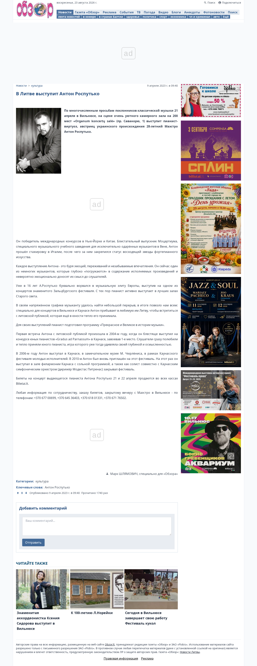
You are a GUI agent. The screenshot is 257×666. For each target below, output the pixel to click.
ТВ (139, 12)
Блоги (176, 12)
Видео (163, 12)
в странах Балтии (111, 16)
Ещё (226, 16)
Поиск (233, 12)
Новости (65, 12)
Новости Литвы (190, 652)
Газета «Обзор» (87, 12)
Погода (149, 12)
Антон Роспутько (57, 487)
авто (216, 16)
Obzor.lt (110, 644)
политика (149, 16)
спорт (163, 16)
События (127, 12)
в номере (89, 16)
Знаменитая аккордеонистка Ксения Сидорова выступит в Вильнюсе (38, 620)
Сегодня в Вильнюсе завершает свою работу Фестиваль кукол (146, 618)
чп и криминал (199, 16)
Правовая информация (121, 658)
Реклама (109, 12)
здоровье (132, 16)
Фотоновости (214, 12)
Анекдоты (192, 12)
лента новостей (69, 16)
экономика (178, 16)
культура (37, 85)
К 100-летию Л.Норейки (92, 612)
